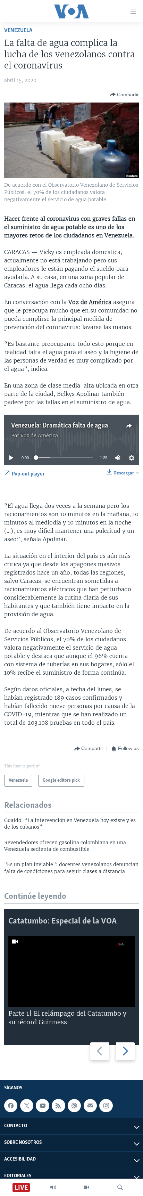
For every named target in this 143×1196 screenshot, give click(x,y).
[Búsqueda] (120, 1187)
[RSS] (58, 1105)
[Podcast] (74, 1105)
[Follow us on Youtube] (42, 1105)
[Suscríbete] (90, 1105)
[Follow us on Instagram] (105, 1105)
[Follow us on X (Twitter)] (26, 1105)
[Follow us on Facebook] (10, 1105)
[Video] (86, 1187)
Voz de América (39, 435)
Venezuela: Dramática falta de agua (59, 425)
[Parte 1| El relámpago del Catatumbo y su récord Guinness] (71, 971)
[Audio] (53, 1187)
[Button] (124, 94)
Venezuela (18, 30)
